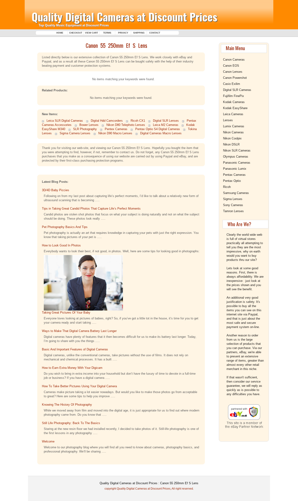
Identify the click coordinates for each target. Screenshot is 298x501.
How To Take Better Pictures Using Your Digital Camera (79, 386)
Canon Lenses (232, 71)
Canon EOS (231, 65)
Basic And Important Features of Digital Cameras (75, 349)
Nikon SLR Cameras (237, 150)
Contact (154, 32)
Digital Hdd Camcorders (107, 120)
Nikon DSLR (231, 144)
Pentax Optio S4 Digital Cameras (157, 129)
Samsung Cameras (236, 193)
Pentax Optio (232, 181)
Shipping (139, 32)
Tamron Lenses (233, 211)
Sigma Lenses (232, 199)
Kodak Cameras (234, 102)
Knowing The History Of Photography (67, 404)
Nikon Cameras (233, 132)
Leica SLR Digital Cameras (65, 120)
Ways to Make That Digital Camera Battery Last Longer (79, 331)
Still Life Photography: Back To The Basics (71, 423)
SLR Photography (85, 129)
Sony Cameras (233, 205)
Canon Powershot (235, 77)
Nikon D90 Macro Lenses (115, 133)
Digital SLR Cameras (237, 90)
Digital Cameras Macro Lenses (161, 133)
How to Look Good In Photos (61, 245)
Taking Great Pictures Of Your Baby (66, 312)
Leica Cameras (233, 114)
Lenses (228, 120)
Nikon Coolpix (232, 138)
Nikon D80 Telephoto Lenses (125, 125)
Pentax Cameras (234, 174)
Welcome (48, 441)
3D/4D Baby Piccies (55, 190)
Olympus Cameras (235, 156)
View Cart (91, 32)
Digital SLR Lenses (166, 120)
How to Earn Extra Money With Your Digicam (72, 368)
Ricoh (227, 187)
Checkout (75, 32)
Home (59, 32)
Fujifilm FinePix (233, 96)
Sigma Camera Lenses (75, 133)
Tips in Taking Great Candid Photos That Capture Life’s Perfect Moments (91, 208)
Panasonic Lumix (234, 168)
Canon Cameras (234, 59)
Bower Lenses (88, 125)
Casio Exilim (231, 84)
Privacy (123, 32)
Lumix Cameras (233, 126)
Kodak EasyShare (235, 108)
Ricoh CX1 (138, 120)
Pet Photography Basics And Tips (65, 227)
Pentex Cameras (116, 129)
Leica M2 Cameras (165, 125)
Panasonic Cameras (236, 162)
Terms (107, 32)
